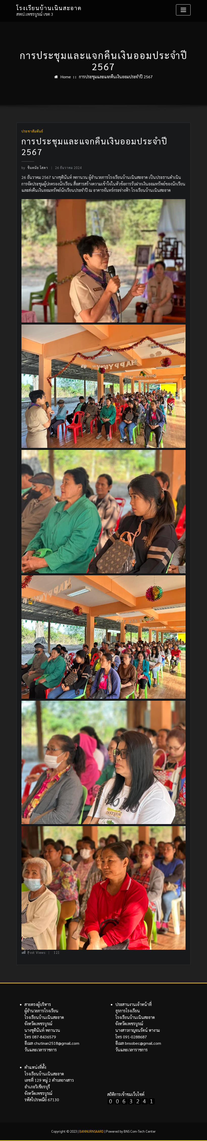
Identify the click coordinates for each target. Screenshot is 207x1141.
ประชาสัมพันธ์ (32, 131)
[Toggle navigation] (183, 9)
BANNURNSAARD (91, 1131)
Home (65, 76)
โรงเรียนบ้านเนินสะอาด (49, 7)
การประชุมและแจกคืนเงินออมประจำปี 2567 (116, 76)
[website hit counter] (131, 1100)
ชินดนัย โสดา (34, 167)
